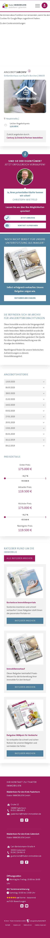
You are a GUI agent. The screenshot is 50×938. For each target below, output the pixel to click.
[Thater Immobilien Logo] (21, 6)
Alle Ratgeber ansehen (19, 558)
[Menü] (36, 6)
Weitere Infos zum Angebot (29, 71)
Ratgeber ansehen (25, 621)
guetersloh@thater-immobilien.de (26, 856)
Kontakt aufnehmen (28, 226)
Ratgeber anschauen (25, 298)
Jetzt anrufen (28, 218)
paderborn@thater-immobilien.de (26, 814)
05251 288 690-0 (18, 810)
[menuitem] (36, 6)
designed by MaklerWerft (38, 921)
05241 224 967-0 (18, 852)
